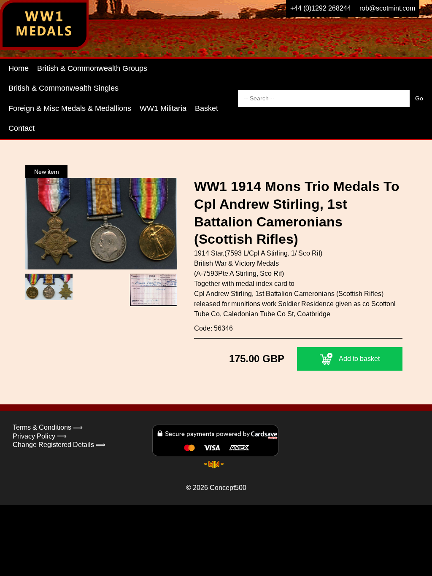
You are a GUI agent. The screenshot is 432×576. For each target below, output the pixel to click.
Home (18, 68)
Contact (21, 128)
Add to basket (359, 358)
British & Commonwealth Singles (63, 88)
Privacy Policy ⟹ (40, 436)
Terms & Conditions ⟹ (48, 427)
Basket (206, 108)
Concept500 (228, 487)
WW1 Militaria (163, 108)
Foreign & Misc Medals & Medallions (69, 108)
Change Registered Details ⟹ (59, 444)
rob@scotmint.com (387, 8)
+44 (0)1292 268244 (320, 8)
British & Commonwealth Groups (92, 68)
